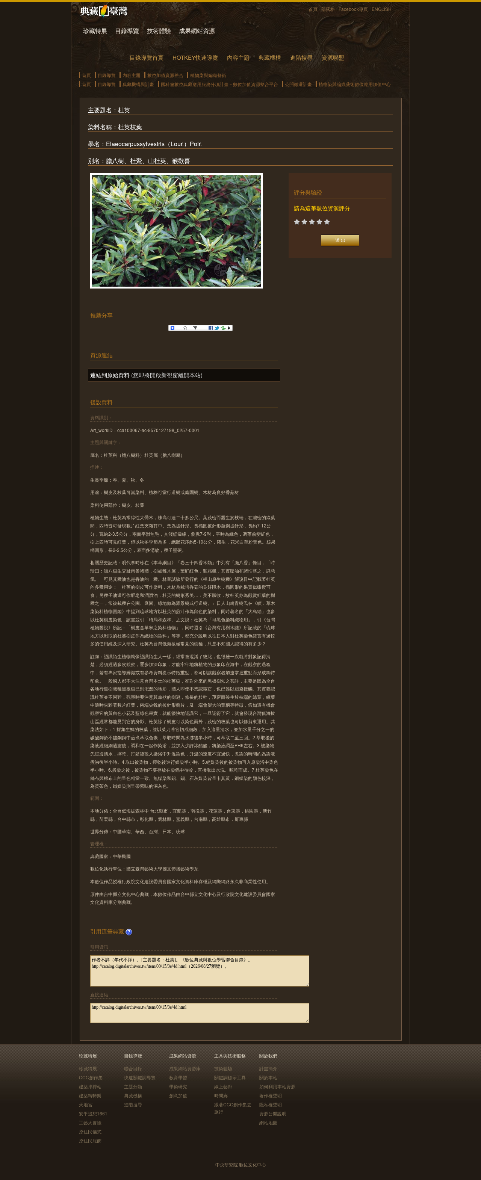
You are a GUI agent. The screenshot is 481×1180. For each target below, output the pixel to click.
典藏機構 (270, 57)
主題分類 (133, 1086)
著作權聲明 (270, 1095)
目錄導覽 (127, 30)
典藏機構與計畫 (138, 84)
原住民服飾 (90, 1140)
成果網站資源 (197, 30)
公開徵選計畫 (298, 84)
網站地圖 (268, 1122)
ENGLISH (382, 9)
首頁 (313, 9)
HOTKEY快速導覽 (195, 57)
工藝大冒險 (90, 1122)
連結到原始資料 (110, 375)
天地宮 (85, 1104)
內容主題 (238, 57)
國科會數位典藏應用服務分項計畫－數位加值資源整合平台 (219, 84)
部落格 (328, 9)
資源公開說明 (272, 1113)
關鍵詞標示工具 (230, 1077)
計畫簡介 (268, 1068)
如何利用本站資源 (277, 1086)
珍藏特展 (95, 30)
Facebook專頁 (353, 9)
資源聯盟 (333, 57)
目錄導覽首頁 (146, 57)
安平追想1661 (93, 1113)
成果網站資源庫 (185, 1068)
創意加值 (178, 1095)
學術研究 (178, 1086)
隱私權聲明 (270, 1104)
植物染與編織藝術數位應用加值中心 (355, 84)
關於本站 (268, 1077)
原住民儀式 (90, 1131)
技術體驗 (159, 30)
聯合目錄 (133, 1068)
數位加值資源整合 (165, 75)
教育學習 (178, 1077)
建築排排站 (90, 1086)
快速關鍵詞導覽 (140, 1077)
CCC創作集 (91, 1077)
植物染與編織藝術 (208, 75)
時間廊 (221, 1095)
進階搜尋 (301, 57)
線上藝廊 (223, 1086)
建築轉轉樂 (90, 1095)
